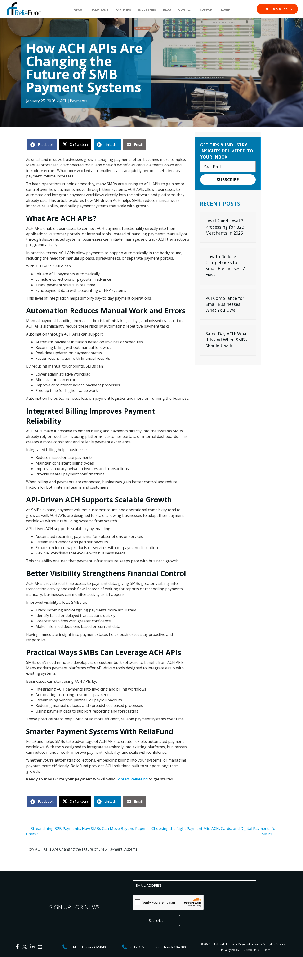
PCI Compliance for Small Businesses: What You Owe (224, 304)
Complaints (251, 950)
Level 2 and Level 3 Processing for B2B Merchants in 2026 (224, 226)
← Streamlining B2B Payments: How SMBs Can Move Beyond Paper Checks (86, 831)
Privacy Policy (230, 950)
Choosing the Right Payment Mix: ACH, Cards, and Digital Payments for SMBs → (214, 831)
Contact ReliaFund (132, 779)
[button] (277, 9)
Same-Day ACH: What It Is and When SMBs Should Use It (226, 339)
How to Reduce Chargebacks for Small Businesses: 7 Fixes (225, 265)
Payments (78, 100)
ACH (64, 100)
